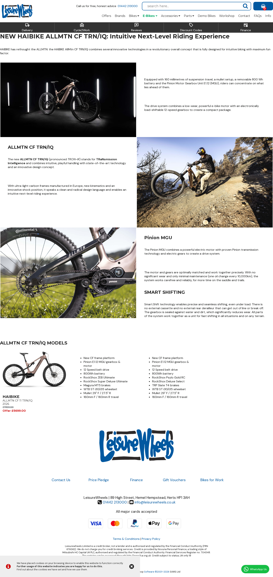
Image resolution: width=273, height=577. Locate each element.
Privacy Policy (151, 539)
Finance (245, 27)
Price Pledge (99, 480)
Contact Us (61, 480)
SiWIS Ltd (175, 571)
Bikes (133, 16)
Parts (188, 16)
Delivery (27, 27)
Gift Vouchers (174, 480)
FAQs (257, 16)
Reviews (136, 27)
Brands (120, 16)
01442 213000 (128, 6)
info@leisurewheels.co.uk (155, 502)
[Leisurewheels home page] (17, 11)
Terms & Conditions (126, 539)
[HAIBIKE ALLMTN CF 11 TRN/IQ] (34, 392)
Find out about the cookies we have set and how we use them (52, 569)
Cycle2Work (82, 27)
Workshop (227, 16)
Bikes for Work (212, 480)
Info (268, 16)
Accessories (169, 16)
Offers (106, 16)
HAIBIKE (11, 396)
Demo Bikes (206, 16)
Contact (244, 16)
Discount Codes (191, 27)
